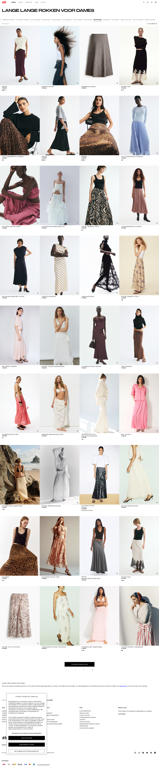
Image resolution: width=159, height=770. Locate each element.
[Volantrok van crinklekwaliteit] (60, 195)
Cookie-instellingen (87, 728)
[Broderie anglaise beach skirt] (60, 403)
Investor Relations (47, 719)
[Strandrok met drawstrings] (20, 475)
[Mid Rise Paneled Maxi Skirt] (99, 546)
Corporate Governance (49, 721)
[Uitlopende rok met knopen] (99, 335)
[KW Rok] (99, 475)
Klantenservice (85, 711)
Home (36, 2)
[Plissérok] (20, 546)
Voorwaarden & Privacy (88, 717)
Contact (82, 719)
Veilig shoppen (85, 721)
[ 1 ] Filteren (151, 23)
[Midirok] (20, 55)
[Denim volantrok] (60, 55)
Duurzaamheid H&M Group (50, 715)
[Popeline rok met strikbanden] (139, 616)
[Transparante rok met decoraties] (60, 616)
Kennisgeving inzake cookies (90, 724)
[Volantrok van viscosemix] (20, 195)
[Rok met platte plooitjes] (20, 616)
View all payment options (43, 764)
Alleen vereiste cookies (26, 744)
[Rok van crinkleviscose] (139, 475)
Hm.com (4, 700)
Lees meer (121, 714)
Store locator (85, 715)
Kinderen (28, 2)
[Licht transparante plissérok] (20, 125)
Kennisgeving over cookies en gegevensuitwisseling (26, 733)
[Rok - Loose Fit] (139, 403)
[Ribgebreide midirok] (99, 55)
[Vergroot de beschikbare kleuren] (122, 90)
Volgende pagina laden (79, 664)
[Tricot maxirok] (139, 335)
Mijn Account (84, 713)
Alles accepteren (26, 738)
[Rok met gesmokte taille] (99, 195)
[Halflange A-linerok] (20, 335)
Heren (20, 2)
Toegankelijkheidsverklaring (51, 724)
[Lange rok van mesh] (60, 265)
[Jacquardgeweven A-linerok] (139, 195)
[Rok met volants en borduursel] (60, 335)
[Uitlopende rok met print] (60, 546)
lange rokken (123, 686)
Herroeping (84, 726)
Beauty (43, 2)
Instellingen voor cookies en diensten (27, 751)
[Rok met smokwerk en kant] (60, 475)
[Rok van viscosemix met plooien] (20, 265)
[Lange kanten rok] (99, 265)
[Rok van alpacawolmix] (99, 403)
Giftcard (5, 721)
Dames (13, 2)
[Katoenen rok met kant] (20, 403)
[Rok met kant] (139, 55)
